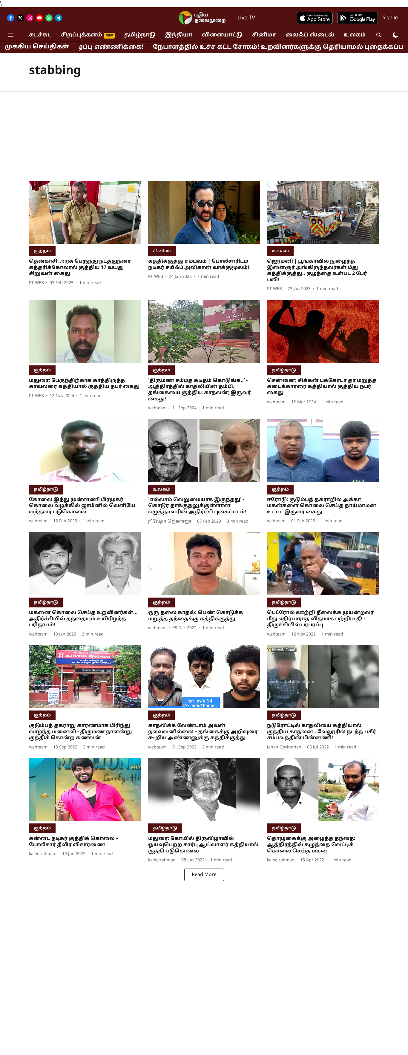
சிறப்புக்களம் (81, 35)
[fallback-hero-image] (85, 212)
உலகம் (355, 35)
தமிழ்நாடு (140, 35)
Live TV (246, 18)
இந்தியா (178, 35)
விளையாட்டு (222, 35)
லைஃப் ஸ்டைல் (310, 35)
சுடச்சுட (40, 35)
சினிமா (264, 35)
